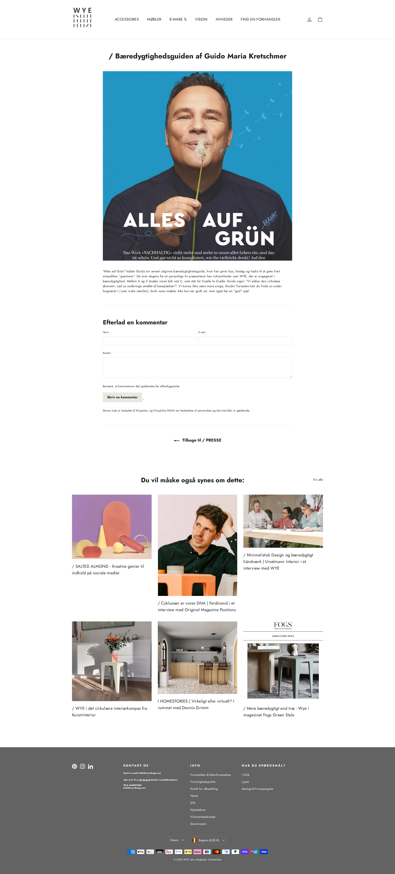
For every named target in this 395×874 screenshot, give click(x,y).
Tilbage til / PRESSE (201, 440)
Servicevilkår (224, 411)
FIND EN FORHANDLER (260, 19)
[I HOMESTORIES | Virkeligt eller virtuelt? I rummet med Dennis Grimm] (197, 657)
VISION (201, 19)
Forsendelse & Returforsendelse (210, 775)
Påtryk (194, 796)
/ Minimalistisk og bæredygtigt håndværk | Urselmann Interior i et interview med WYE (278, 561)
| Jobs (245, 782)
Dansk (174, 840)
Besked (107, 353)
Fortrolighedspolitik (203, 782)
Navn (105, 332)
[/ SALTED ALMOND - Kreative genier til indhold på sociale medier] (112, 527)
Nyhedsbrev (198, 810)
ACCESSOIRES (127, 19)
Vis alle (318, 479)
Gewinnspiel (198, 824)
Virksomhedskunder (203, 817)
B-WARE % (178, 19)
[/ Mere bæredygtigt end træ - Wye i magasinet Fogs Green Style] (283, 661)
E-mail (202, 332)
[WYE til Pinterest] (74, 766)
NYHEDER (224, 19)
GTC (193, 803)
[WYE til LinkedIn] (90, 766)
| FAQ (245, 775)
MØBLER (154, 19)
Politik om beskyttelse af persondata (189, 411)
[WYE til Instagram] (82, 766)
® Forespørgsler (257, 789)
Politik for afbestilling (204, 789)
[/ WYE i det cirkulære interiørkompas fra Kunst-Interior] (112, 661)
